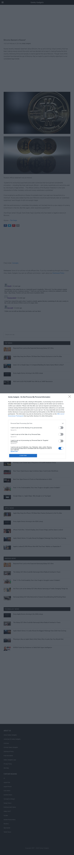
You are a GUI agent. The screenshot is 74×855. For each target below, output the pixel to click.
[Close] (70, 397)
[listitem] (37, 423)
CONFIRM (23, 455)
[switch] (60, 427)
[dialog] (37, 427)
